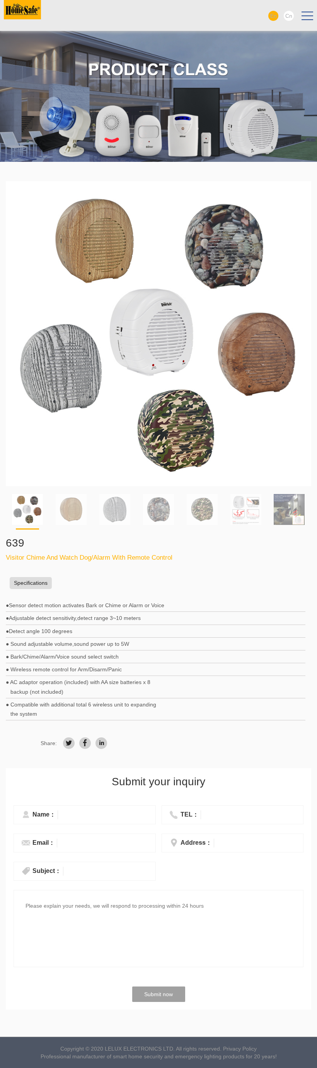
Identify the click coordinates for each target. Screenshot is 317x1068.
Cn (288, 16)
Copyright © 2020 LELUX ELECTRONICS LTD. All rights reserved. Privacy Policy (158, 1049)
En (273, 16)
